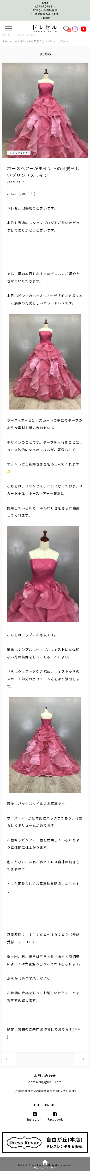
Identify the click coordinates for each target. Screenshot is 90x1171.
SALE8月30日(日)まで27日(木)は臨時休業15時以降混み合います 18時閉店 (45, 10)
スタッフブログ (18, 153)
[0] (66, 28)
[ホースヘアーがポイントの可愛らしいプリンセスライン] (45, 30)
